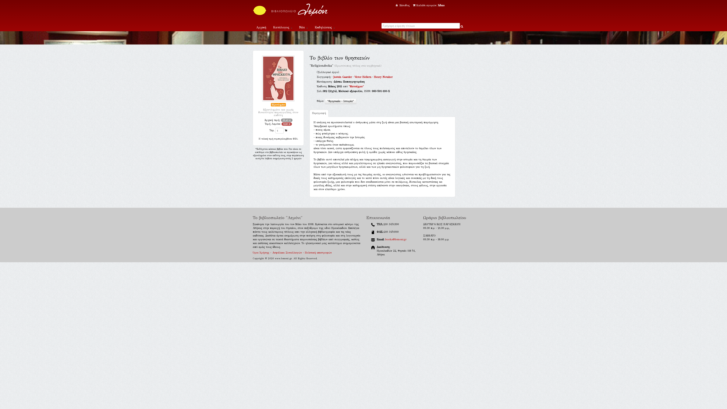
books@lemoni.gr (395, 239)
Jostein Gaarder (343, 77)
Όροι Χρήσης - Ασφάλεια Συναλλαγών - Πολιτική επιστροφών (292, 252)
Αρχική (261, 27)
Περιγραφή (319, 113)
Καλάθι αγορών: (430, 5)
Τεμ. (272, 130)
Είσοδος (405, 5)
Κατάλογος (281, 27)
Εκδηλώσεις (324, 27)
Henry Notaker (383, 77)
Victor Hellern (363, 77)
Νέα (302, 27)
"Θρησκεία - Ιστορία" (340, 101)
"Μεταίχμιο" (356, 86)
